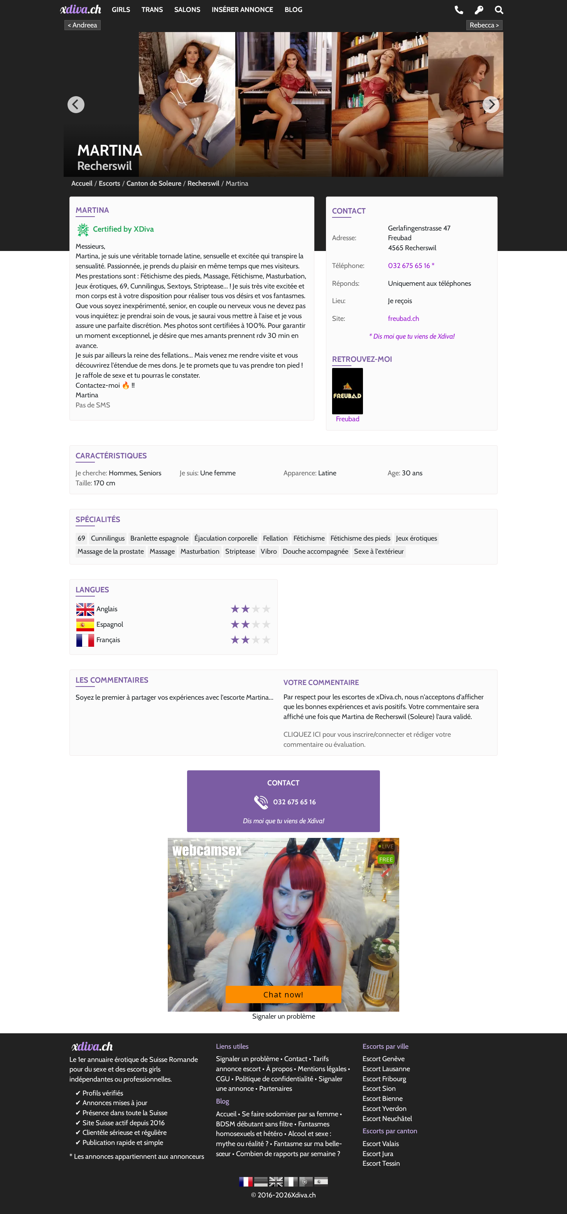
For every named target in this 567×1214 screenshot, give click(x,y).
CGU (223, 1079)
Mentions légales (322, 1069)
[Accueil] (82, 9)
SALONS (187, 9)
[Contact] (459, 10)
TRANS (152, 9)
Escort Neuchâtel (387, 1118)
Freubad (347, 419)
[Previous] (76, 104)
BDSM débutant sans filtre (254, 1124)
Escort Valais (381, 1143)
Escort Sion (379, 1088)
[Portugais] (306, 1181)
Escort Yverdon (385, 1108)
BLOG (293, 9)
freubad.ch (403, 318)
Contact (295, 1059)
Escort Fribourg (384, 1079)
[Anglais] (276, 1181)
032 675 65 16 (294, 802)
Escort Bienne (383, 1098)
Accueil (226, 1114)
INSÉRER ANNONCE (242, 9)
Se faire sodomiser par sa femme (290, 1114)
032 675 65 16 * (411, 265)
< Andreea (82, 25)
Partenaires (275, 1088)
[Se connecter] (479, 10)
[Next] (491, 104)
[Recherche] (499, 10)
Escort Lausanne (386, 1069)
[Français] (246, 1181)
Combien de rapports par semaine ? (288, 1154)
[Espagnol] (321, 1181)
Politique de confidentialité (274, 1079)
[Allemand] (261, 1181)
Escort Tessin (381, 1163)
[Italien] (291, 1181)
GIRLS (121, 9)
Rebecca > (484, 25)
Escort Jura (378, 1154)
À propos (279, 1069)
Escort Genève (384, 1059)
